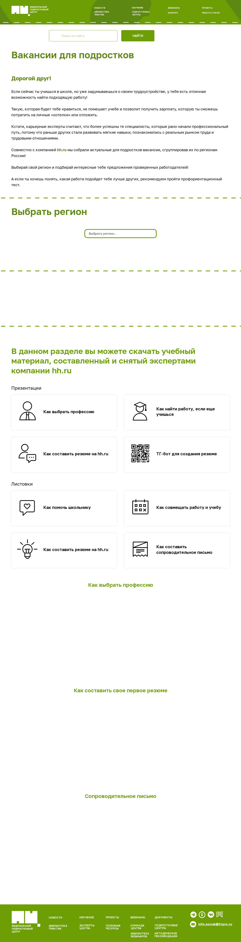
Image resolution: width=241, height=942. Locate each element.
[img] (26, 922)
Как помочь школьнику (67, 507)
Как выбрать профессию (68, 411)
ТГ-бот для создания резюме (186, 453)
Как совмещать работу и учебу (188, 507)
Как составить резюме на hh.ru (75, 453)
